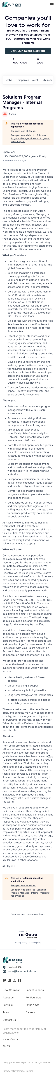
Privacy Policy (10, 1071)
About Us (8, 997)
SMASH (7, 1046)
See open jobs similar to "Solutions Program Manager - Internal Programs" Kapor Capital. (30, 138)
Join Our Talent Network (28, 50)
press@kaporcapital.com (22, 971)
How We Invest (11, 990)
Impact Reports (35, 990)
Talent (6, 1012)
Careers (30, 1012)
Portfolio (8, 1005)
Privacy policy (21, 942)
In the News (32, 1005)
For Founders (33, 997)
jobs (9, 80)
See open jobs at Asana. (23, 131)
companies (22, 80)
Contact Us (9, 1020)
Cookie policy (36, 942)
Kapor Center (10, 1039)
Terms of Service (25, 1071)
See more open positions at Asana (28, 914)
